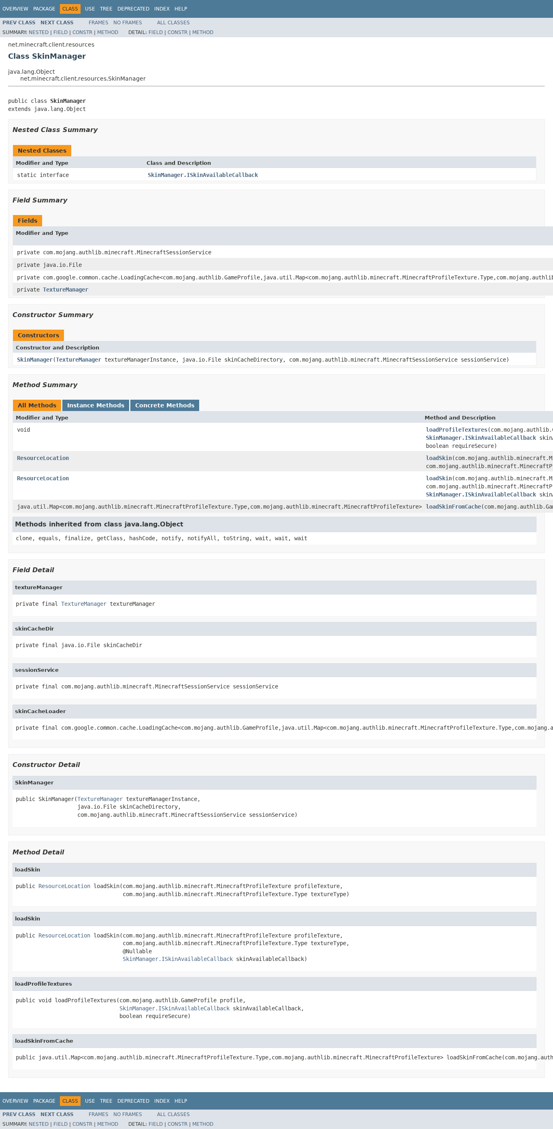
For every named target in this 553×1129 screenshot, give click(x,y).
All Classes (173, 23)
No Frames (127, 23)
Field (60, 32)
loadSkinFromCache (453, 506)
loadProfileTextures (456, 429)
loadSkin (439, 458)
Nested (39, 32)
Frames (98, 23)
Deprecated (133, 9)
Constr (82, 32)
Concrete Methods (164, 405)
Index (162, 9)
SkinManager (35, 359)
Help (180, 9)
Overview (15, 9)
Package (44, 9)
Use (90, 9)
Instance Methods (95, 405)
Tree (106, 9)
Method (107, 32)
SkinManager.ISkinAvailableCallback (203, 175)
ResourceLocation (43, 458)
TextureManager (65, 289)
